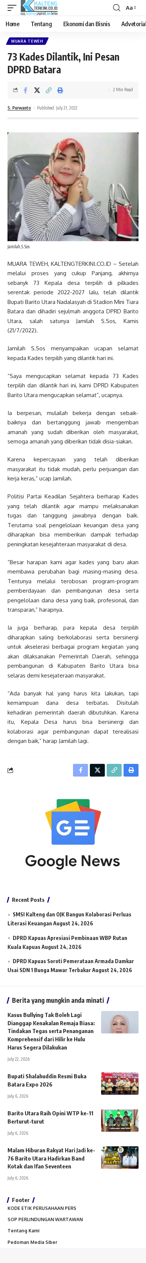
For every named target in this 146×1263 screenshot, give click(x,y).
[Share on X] (37, 90)
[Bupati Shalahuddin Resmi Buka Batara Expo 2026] (120, 1083)
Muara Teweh (27, 41)
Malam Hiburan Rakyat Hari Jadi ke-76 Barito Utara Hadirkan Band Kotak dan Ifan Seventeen (51, 1158)
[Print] (60, 90)
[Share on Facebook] (25, 90)
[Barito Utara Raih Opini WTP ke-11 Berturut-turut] (120, 1120)
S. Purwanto (19, 108)
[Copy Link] (48, 90)
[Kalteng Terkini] (39, 8)
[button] (13, 8)
